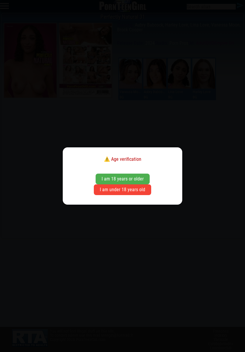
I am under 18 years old (122, 189)
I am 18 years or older (123, 179)
